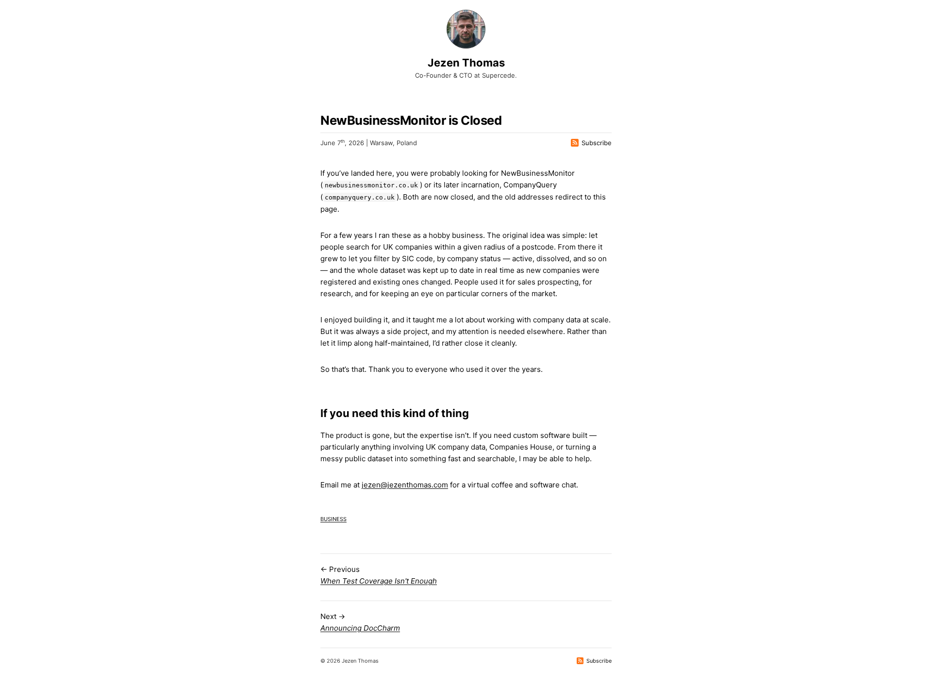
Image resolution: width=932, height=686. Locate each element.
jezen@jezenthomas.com (405, 484)
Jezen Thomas (466, 62)
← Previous (378, 575)
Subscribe (597, 143)
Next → (360, 622)
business (333, 518)
